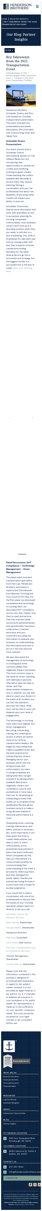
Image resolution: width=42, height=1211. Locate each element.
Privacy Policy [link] (19, 1204)
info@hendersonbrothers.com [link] (25, 1172)
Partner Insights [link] (9, 1124)
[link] (17, 6)
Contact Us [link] (12, 1178)
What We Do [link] (10, 1072)
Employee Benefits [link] (10, 1080)
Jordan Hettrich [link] (14, 964)
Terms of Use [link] (29, 1204)
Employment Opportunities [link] (14, 1113)
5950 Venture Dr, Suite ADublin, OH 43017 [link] (22, 1152)
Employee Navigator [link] (11, 1103)
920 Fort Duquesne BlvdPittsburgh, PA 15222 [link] (22, 1139)
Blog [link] (6, 1120)
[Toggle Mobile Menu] (37, 6)
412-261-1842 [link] (16, 1166)
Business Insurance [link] (11, 1076)
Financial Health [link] (9, 1086)
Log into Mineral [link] (9, 1099)
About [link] (6, 1109)
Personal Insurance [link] (11, 1083)
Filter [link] (8, 50)
